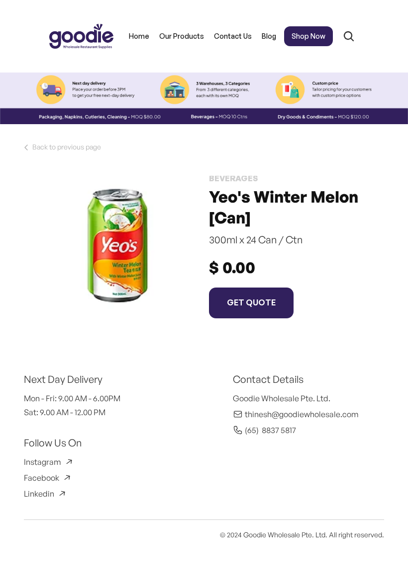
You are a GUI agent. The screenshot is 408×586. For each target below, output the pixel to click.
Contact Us (233, 36)
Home (139, 36)
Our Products (181, 36)
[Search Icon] (349, 36)
